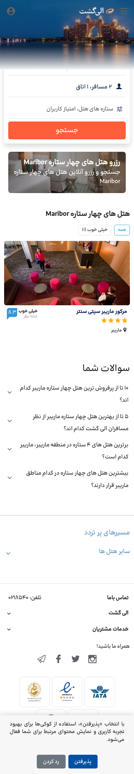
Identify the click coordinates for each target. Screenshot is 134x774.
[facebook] (58, 660)
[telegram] (41, 660)
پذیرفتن (82, 762)
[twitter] (75, 660)
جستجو (67, 130)
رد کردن (51, 762)
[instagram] (93, 660)
